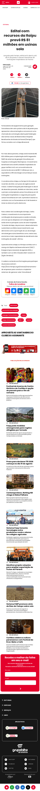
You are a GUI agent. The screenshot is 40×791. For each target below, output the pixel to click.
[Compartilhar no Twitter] (28, 787)
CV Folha (6, 24)
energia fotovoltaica (10, 315)
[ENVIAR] (20, 689)
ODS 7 (21, 320)
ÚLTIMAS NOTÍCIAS (15, 7)
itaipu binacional (8, 320)
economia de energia (10, 310)
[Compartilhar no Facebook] (17, 787)
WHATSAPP (5, 7)
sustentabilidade (8, 325)
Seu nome (7, 670)
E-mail (7, 678)
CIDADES (25, 7)
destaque (13, 305)
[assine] (33, 787)
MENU (7, 2)
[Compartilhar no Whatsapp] (12, 787)
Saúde (29, 320)
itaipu (24, 315)
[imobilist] (6, 787)
